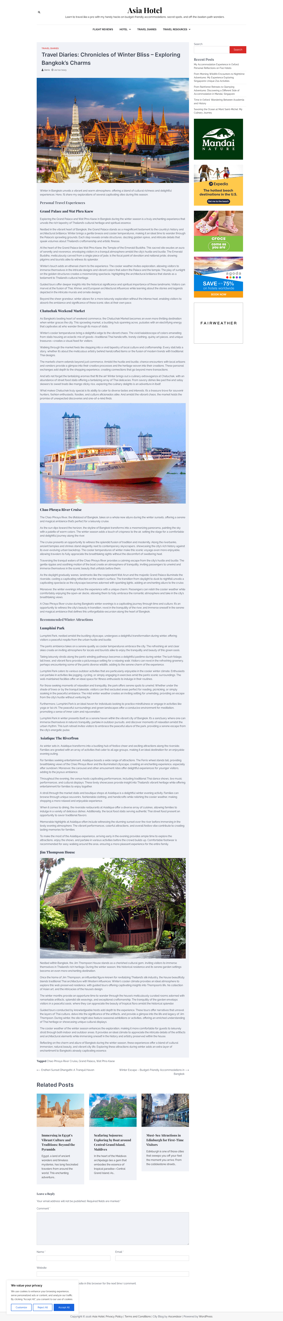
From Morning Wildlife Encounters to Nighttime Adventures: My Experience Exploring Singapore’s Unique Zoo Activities (219, 77)
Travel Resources (175, 29)
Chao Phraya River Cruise (62, 1061)
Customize (21, 1307)
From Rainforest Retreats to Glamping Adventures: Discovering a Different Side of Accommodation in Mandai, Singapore (216, 90)
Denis (47, 70)
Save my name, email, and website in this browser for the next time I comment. (89, 1283)
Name (41, 1251)
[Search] (39, 12)
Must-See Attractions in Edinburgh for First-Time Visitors (165, 1140)
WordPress (205, 1316)
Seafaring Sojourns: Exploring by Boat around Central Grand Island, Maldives (112, 1142)
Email (119, 1251)
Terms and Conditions (138, 1316)
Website (42, 1267)
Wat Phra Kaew (105, 1061)
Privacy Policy (114, 1316)
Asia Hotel (145, 10)
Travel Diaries (146, 29)
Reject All (43, 1307)
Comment (43, 1208)
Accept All (64, 1307)
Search (198, 44)
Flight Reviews (103, 29)
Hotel (124, 29)
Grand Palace (87, 1061)
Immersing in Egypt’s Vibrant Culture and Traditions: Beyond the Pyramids (58, 1142)
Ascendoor (175, 1316)
